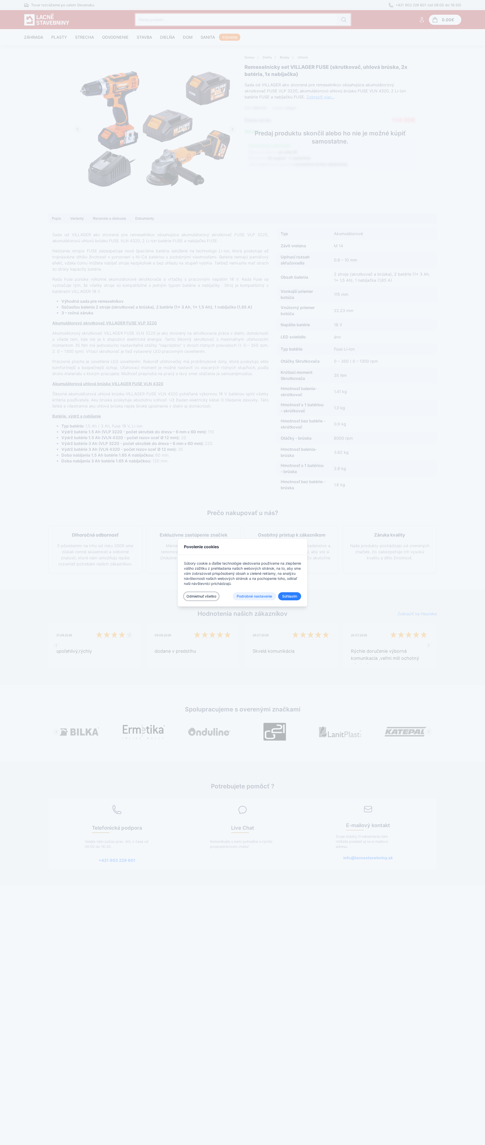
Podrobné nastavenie (254, 596)
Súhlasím (289, 596)
